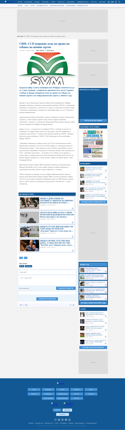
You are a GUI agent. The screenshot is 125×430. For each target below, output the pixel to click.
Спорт (53, 2)
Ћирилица (67, 410)
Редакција (71, 423)
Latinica (57, 410)
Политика (28, 266)
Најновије (28, 2)
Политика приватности (91, 423)
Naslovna (62, 414)
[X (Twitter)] (62, 420)
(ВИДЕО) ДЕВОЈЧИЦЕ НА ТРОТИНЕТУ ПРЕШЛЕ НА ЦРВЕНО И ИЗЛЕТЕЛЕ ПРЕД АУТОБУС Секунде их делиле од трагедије (47, 203)
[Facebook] (55, 420)
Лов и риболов (48, 398)
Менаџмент (31, 423)
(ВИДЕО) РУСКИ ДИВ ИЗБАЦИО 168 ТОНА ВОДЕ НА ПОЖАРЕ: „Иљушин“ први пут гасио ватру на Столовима (47, 231)
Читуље (76, 398)
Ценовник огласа (39, 423)
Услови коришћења (24, 288)
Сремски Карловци (57, 5)
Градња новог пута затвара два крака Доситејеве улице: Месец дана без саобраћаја (93, 291)
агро (26, 5)
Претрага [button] (119, 1)
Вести (20, 2)
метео (20, 5)
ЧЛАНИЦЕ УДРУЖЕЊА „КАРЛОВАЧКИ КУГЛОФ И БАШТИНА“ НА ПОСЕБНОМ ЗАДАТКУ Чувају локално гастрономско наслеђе (93, 297)
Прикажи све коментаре (47, 299)
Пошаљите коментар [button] (65, 288)
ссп (26, 258)
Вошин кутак (82, 5)
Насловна (20, 36)
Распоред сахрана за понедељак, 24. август (93, 284)
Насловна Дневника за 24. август (93, 144)
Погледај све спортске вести (93, 347)
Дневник (42, 50)
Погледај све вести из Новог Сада (93, 303)
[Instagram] (59, 420)
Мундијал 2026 (42, 5)
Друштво (45, 2)
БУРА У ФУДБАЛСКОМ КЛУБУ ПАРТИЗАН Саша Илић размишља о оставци (93, 315)
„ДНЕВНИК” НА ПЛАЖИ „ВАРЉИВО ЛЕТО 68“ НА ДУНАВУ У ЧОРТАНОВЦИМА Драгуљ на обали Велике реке (93, 183)
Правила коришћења (79, 423)
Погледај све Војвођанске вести (93, 202)
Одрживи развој (83, 2)
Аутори (56, 423)
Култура (94, 2)
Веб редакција (63, 423)
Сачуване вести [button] (116, 1)
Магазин (102, 2)
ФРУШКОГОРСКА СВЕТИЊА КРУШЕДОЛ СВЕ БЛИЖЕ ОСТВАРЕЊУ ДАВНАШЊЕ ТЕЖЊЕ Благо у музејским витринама (93, 176)
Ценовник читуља (49, 423)
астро (32, 5)
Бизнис (37, 2)
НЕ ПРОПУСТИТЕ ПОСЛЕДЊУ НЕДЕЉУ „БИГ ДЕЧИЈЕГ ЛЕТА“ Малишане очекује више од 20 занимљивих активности (93, 277)
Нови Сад (61, 2)
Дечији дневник (62, 398)
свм (21, 258)
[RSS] (69, 420)
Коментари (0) (50, 50)
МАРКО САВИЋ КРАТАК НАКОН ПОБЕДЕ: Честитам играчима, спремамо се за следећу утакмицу (93, 328)
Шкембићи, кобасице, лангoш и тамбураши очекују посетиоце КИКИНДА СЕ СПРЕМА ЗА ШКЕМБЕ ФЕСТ (93, 169)
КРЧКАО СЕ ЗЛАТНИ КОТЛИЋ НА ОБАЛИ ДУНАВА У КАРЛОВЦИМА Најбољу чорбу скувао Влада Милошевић (93, 196)
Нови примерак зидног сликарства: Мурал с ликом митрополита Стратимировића (93, 270)
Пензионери (70, 5)
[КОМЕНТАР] (26, 305)
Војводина (71, 2)
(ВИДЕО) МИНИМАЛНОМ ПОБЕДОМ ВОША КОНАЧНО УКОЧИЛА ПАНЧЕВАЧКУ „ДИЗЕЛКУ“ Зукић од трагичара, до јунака (93, 335)
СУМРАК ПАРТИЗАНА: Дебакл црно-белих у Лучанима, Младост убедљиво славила (93, 321)
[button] (108, 1)
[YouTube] (66, 420)
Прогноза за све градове (93, 120)
